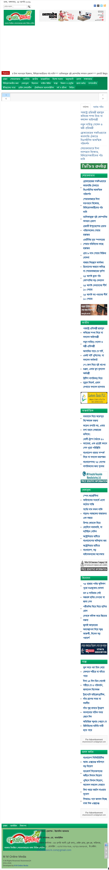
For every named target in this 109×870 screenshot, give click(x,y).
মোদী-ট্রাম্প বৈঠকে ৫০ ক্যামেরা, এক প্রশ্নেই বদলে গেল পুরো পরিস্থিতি (95, 444)
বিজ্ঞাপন (23, 825)
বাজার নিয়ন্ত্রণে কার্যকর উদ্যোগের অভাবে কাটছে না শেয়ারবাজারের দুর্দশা (94, 267)
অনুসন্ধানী (70, 79)
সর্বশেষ (85, 107)
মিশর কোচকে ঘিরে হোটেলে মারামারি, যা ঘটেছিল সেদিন (92, 527)
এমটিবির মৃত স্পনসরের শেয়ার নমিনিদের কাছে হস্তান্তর (94, 244)
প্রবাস (78, 79)
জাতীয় (35, 79)
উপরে (106, 852)
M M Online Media (21, 866)
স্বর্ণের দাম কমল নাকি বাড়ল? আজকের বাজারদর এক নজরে (95, 514)
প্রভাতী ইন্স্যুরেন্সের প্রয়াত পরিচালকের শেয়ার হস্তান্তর (94, 231)
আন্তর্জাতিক (45, 79)
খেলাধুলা (25, 83)
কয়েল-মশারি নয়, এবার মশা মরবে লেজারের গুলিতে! (94, 430)
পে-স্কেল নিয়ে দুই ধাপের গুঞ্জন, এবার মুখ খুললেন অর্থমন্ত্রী (94, 369)
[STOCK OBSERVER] (94, 649)
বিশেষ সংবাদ (58, 79)
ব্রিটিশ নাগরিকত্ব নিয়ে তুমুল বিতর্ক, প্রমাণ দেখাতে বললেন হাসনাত (94, 383)
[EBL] (94, 398)
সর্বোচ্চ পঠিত (98, 107)
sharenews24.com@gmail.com (54, 850)
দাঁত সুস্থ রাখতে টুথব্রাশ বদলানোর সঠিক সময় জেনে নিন (93, 712)
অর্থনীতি (26, 79)
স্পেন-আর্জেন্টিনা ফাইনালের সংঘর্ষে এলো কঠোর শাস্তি (94, 500)
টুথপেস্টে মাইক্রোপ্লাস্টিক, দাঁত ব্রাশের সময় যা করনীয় (94, 699)
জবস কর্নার (80, 83)
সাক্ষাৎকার (88, 79)
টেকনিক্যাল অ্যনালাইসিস (44, 87)
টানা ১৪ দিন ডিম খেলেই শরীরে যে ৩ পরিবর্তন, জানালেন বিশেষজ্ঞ (94, 685)
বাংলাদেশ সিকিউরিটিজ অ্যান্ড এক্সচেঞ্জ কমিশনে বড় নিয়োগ (93, 762)
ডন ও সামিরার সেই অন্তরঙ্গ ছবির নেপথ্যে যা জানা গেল (94, 597)
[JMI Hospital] (94, 477)
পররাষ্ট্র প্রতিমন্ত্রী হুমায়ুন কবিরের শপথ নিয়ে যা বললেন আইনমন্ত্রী (92, 116)
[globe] (94, 310)
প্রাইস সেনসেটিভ (25, 87)
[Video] (94, 167)
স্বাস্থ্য (56, 83)
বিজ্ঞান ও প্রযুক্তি (67, 83)
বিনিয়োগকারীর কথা (11, 83)
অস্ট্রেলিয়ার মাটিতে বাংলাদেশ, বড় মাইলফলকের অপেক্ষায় (93, 550)
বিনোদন (35, 83)
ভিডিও (71, 87)
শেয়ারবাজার (15, 79)
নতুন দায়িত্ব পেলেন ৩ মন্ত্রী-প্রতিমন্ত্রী (91, 126)
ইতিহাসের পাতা (9, 87)
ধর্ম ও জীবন (61, 87)
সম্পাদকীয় (92, 83)
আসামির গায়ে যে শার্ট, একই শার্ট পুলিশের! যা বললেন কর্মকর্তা (93, 356)
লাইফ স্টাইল (46, 83)
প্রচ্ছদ (5, 79)
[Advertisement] (54, 50)
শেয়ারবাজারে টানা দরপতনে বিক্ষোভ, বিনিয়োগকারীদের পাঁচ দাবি (92, 154)
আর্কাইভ (13, 825)
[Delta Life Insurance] (94, 565)
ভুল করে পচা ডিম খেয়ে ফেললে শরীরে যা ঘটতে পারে (94, 672)
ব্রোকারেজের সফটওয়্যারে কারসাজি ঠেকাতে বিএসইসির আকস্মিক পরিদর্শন (93, 138)
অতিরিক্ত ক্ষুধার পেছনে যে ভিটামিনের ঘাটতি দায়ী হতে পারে (95, 726)
